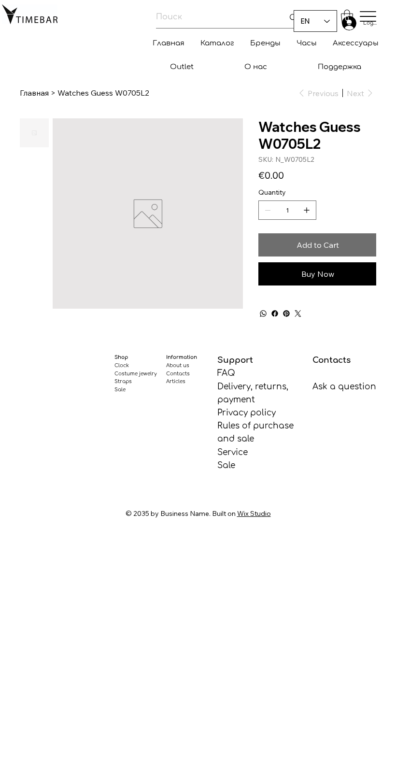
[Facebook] (275, 313)
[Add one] (306, 210)
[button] (347, 17)
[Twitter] (298, 313)
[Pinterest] (286, 313)
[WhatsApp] (263, 313)
